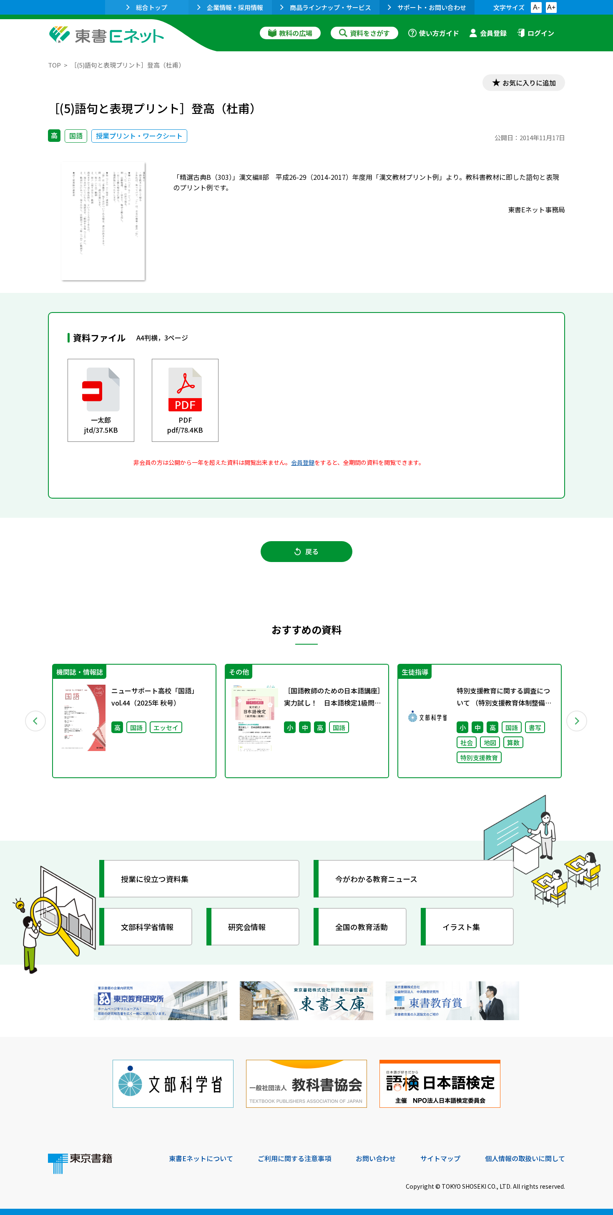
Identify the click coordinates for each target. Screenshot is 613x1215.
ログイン (541, 33)
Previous (36, 721)
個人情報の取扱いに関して (525, 1158)
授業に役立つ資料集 (154, 878)
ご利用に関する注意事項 (294, 1158)
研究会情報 (247, 926)
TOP (54, 64)
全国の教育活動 (361, 926)
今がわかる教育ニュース (376, 878)
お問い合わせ (376, 1158)
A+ (551, 7)
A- (536, 7)
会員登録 (493, 33)
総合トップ (151, 7)
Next (577, 721)
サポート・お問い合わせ (431, 7)
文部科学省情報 (147, 926)
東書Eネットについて (201, 1158)
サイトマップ (440, 1158)
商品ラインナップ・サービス (330, 7)
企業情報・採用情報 (235, 7)
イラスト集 (461, 926)
